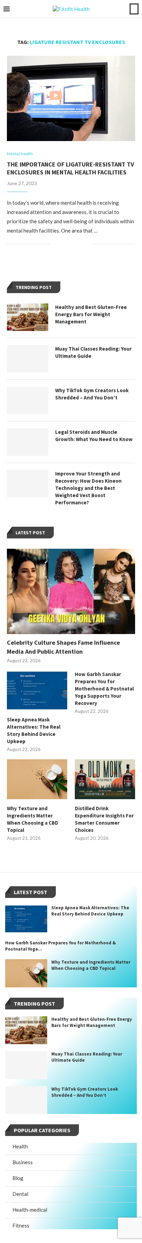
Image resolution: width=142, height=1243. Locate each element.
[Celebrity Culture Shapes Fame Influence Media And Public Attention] (71, 591)
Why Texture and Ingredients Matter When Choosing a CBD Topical (32, 819)
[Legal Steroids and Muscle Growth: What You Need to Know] (27, 442)
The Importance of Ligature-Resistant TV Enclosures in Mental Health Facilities (70, 168)
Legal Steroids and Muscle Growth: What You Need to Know (94, 435)
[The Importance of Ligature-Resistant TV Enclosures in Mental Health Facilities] (71, 98)
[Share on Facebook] (64, 244)
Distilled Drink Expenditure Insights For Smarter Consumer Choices (104, 819)
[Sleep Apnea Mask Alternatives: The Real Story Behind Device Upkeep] (37, 691)
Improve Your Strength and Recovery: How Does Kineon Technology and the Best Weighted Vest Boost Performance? (88, 488)
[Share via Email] (86, 244)
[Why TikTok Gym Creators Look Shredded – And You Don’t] (27, 400)
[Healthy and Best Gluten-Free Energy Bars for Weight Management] (27, 317)
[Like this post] (56, 244)
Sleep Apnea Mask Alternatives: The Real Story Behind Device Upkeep (33, 730)
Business (22, 1162)
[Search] (134, 8)
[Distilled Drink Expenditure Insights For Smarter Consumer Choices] (105, 779)
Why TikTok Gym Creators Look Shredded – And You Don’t (92, 394)
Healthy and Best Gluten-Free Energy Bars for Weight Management (91, 314)
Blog (17, 1178)
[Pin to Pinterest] (79, 244)
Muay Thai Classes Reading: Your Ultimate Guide (93, 352)
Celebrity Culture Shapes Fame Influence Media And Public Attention (63, 647)
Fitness (20, 1225)
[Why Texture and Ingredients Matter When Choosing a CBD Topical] (37, 779)
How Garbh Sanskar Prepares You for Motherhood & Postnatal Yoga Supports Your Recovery (104, 688)
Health (20, 1146)
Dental (20, 1194)
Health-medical (29, 1210)
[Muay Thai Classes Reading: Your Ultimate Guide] (27, 359)
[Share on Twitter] (71, 244)
